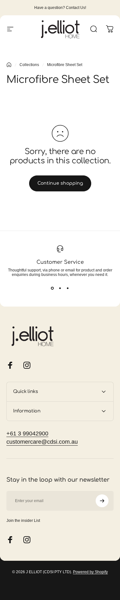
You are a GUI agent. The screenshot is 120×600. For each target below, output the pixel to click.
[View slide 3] (68, 288)
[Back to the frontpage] (9, 64)
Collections (29, 65)
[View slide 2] (60, 288)
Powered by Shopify (90, 572)
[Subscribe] (102, 500)
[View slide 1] (52, 288)
